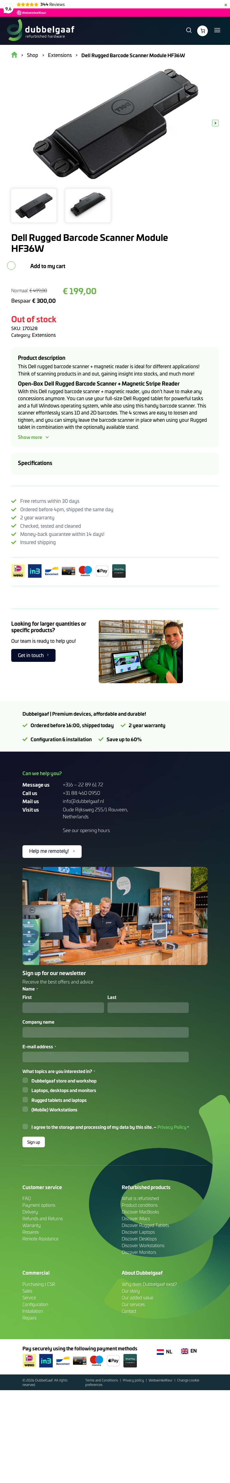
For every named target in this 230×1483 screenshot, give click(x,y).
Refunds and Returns (42, 1218)
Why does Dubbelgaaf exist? (149, 1284)
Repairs (29, 1318)
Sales (27, 1291)
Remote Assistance (40, 1239)
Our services (133, 1304)
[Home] (40, 31)
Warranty (31, 1225)
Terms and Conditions (102, 1380)
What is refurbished (140, 1198)
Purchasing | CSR (38, 1284)
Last (111, 997)
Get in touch (31, 655)
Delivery (30, 1212)
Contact (129, 1311)
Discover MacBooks (140, 1212)
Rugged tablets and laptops (59, 1100)
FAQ (26, 1198)
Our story (131, 1291)
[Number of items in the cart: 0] (202, 31)
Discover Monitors (139, 1252)
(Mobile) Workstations (54, 1109)
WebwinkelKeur (161, 1380)
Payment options (38, 1205)
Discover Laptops (138, 1232)
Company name (38, 1022)
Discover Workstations (143, 1245)
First (27, 997)
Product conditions (140, 1205)
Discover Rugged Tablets (145, 1225)
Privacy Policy (172, 1126)
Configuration (35, 1304)
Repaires (30, 1232)
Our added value (137, 1297)
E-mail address (39, 1046)
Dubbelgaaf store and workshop (63, 1080)
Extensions (44, 334)
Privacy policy (134, 1380)
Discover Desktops (139, 1239)
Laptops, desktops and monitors (63, 1090)
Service (29, 1297)
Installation (32, 1311)
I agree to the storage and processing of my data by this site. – (110, 1127)
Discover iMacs (136, 1218)
